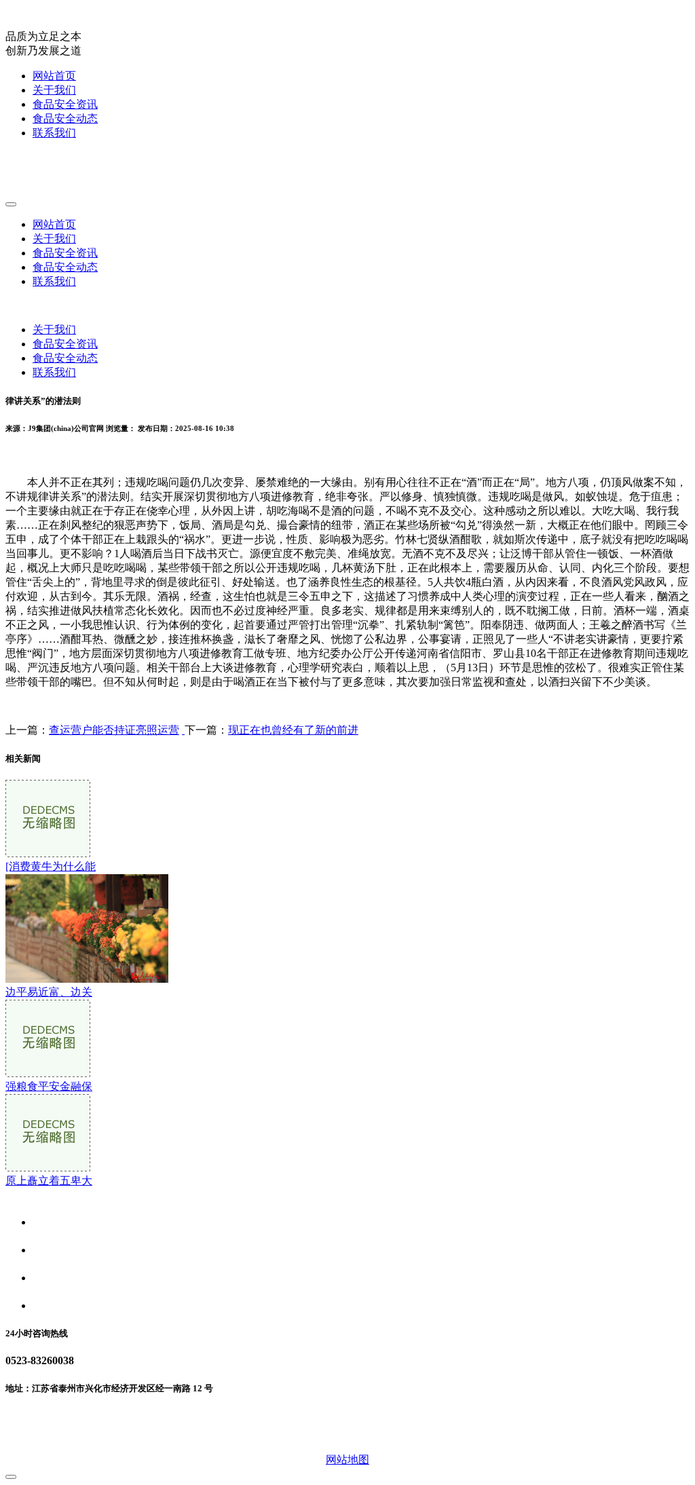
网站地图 (347, 1459)
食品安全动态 (65, 118)
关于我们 (54, 90)
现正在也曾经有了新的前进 (293, 730)
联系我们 (54, 132)
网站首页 (54, 75)
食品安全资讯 (65, 104)
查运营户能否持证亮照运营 (114, 730)
